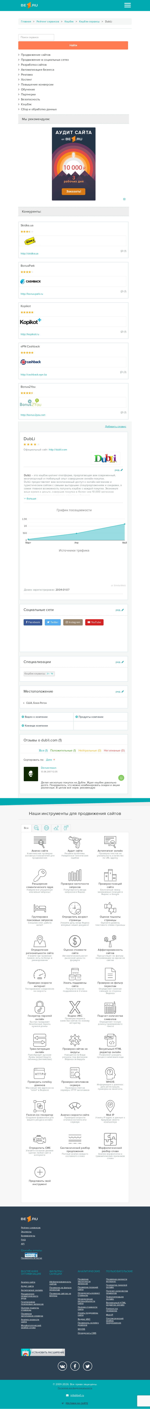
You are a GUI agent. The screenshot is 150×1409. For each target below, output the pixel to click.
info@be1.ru (77, 1395)
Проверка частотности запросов (84, 1281)
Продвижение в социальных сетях (44, 60)
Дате (49, 760)
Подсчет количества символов (117, 1292)
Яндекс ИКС (84, 1319)
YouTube (95, 622)
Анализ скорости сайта (30, 1321)
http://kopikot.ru (30, 334)
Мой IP (109, 1315)
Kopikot (26, 306)
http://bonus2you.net (33, 415)
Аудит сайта (27, 1286)
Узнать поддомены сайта (88, 1314)
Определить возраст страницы (89, 1294)
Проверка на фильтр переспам (60, 1289)
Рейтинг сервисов (48, 21)
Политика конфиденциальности (75, 1388)
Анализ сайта (28, 1282)
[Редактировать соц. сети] (120, 610)
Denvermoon (48, 767)
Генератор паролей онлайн (116, 1286)
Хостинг (25, 79)
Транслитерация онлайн (115, 1298)
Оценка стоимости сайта (88, 1308)
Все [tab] (26, 828)
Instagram (74, 622)
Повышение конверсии (36, 84)
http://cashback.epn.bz (34, 374)
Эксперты (26, 1232)
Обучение (27, 89)
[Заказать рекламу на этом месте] (124, 199)
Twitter (54, 622)
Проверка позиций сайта (88, 1288)
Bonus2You (28, 387)
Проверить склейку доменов (88, 1324)
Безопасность (29, 99)
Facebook (33, 622)
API (23, 1244)
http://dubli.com (58, 449)
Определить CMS (87, 1333)
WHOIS (81, 1329)
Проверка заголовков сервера (32, 1315)
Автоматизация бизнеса (36, 70)
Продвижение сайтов (34, 55)
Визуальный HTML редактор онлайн (116, 1304)
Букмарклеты (28, 1236)
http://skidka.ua (29, 253)
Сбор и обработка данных (38, 109)
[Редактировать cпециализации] (120, 662)
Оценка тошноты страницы (30, 1309)
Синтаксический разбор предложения (114, 1320)
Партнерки (27, 94)
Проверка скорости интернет (116, 1280)
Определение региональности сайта (86, 1301)
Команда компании (36, 725)
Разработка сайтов (33, 65)
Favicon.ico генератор (112, 1310)
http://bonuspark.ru (32, 293)
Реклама (26, 74)
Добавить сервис (115, 426)
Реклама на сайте (77, 1403)
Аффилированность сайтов (60, 1283)
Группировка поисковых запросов (32, 1303)
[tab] (36, 828)
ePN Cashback (30, 346)
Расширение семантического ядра (29, 1296)
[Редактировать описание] (119, 470)
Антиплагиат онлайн (32, 1290)
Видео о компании (36, 716)
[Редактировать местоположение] (120, 691)
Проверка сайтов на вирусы (60, 1295)
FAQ (23, 1240)
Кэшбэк (69, 21)
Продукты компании (90, 716)
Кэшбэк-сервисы (89, 21)
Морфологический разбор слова (31, 1326)
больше (31, 498)
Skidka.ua (27, 225)
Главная (26, 21)
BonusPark (28, 266)
